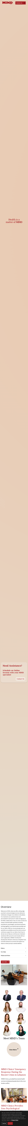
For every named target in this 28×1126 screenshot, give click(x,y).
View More (13, 1050)
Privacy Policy (14, 1120)
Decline (4, 1123)
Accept (10, 1123)
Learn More (4, 962)
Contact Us (20, 679)
